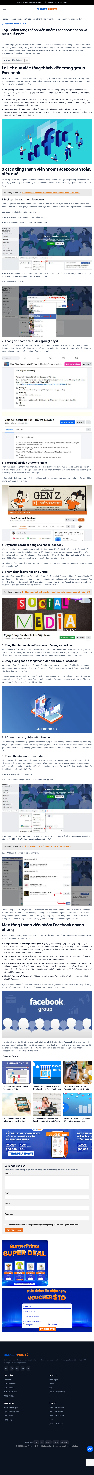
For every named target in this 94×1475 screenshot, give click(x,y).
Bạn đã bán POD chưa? (32, 1321)
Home (4, 19)
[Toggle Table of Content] (25, 60)
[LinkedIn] (17, 1368)
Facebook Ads (14, 19)
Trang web (9, 1214)
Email (7, 1204)
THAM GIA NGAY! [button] (21, 1153)
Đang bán (29, 1325)
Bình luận (9, 1173)
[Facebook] (6, 1368)
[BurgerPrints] (47, 9)
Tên (7, 1193)
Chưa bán (53, 1325)
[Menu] (5, 9)
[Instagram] (12, 1368)
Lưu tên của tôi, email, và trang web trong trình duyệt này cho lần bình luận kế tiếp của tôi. (43, 1225)
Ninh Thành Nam (20, 24)
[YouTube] (23, 1368)
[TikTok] (28, 1368)
